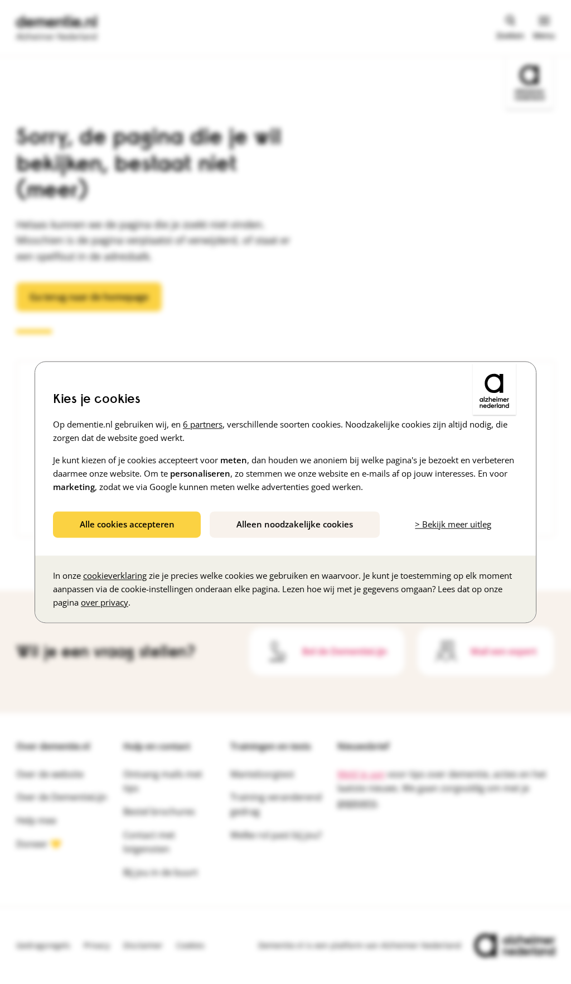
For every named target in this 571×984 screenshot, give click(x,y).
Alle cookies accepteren (127, 524)
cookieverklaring (115, 575)
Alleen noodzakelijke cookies (294, 524)
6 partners (202, 424)
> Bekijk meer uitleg (453, 524)
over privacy (104, 602)
